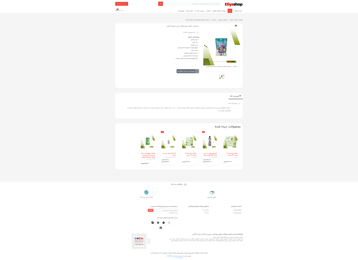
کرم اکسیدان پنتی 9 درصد (169, 154)
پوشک (208, 11)
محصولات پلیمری (223, 20)
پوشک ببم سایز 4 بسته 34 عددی (232, 154)
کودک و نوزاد (189, 11)
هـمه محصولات (238, 11)
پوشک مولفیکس (151, 159)
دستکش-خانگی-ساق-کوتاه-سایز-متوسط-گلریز (197, 20)
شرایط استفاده (237, 210)
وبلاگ (230, 11)
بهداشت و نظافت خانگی (219, 11)
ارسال (150, 210)
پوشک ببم (235, 157)
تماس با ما (206, 210)
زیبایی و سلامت (200, 11)
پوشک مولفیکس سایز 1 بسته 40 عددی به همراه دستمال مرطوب (148, 155)
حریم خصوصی (237, 213)
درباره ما (206, 213)
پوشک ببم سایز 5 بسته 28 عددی (190, 154)
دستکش (214, 20)
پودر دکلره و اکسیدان (171, 157)
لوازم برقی (181, 11)
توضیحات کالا (234, 96)
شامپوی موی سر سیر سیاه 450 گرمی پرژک (210, 154)
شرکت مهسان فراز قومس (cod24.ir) (176, 256)
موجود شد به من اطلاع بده (185, 71)
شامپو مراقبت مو (213, 157)
